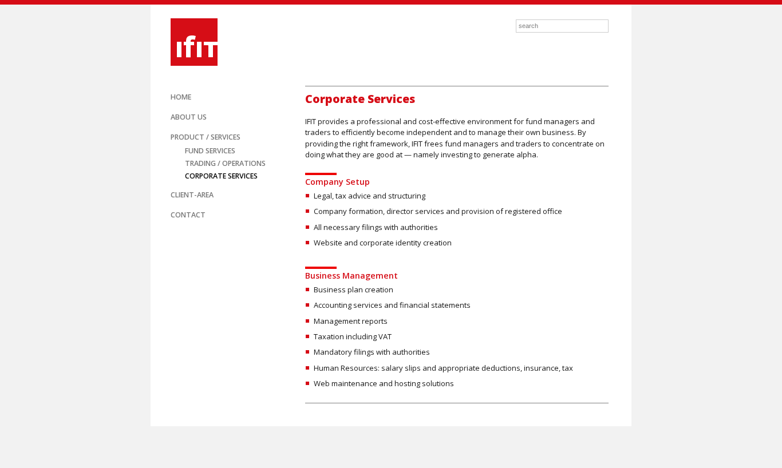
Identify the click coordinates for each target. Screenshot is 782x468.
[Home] (187, 41)
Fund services (210, 151)
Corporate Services (221, 176)
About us (189, 117)
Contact (188, 215)
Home (181, 97)
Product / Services (205, 137)
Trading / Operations (225, 163)
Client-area (192, 195)
